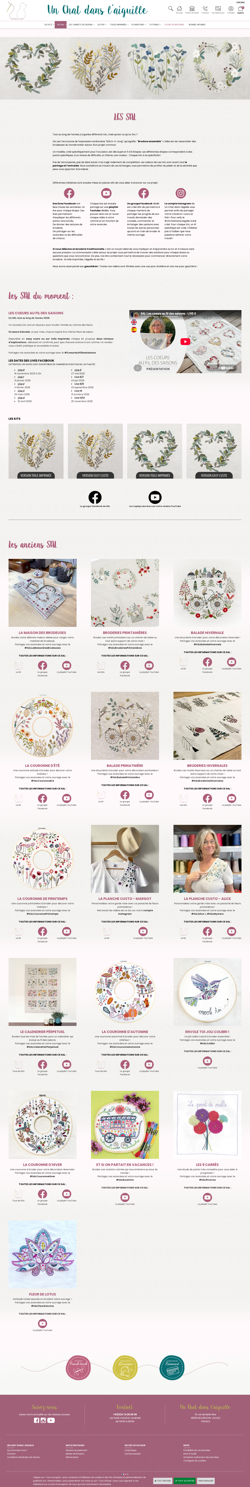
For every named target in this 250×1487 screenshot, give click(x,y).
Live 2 (21, 384)
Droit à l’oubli (189, 1453)
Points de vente (192, 13)
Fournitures (137, 24)
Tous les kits (18, 1071)
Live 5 (78, 370)
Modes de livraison (75, 1453)
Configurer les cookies (194, 1460)
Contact (205, 13)
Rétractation (72, 1457)
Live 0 (21, 370)
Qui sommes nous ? (17, 1450)
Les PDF (101, 24)
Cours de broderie (174, 24)
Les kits (48, 24)
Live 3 (21, 391)
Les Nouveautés (133, 1453)
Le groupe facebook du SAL (95, 506)
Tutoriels (154, 24)
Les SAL (60, 24)
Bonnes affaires (197, 24)
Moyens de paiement (76, 1450)
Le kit (18, 672)
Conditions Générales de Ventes (23, 1457)
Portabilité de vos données (196, 1450)
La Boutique (130, 1450)
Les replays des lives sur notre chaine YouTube (155, 506)
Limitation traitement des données (201, 1457)
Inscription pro (218, 13)
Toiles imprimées (118, 24)
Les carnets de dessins (81, 24)
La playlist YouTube (66, 672)
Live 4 (21, 397)
